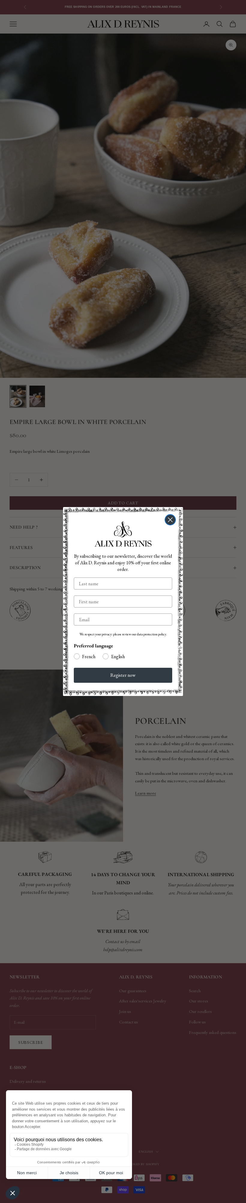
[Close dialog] (170, 520)
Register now (123, 675)
